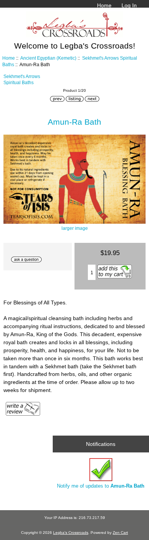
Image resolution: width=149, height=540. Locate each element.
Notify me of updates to (100, 486)
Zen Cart (120, 532)
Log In (129, 5)
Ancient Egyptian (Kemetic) (48, 57)
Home (104, 5)
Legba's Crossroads (70, 532)
